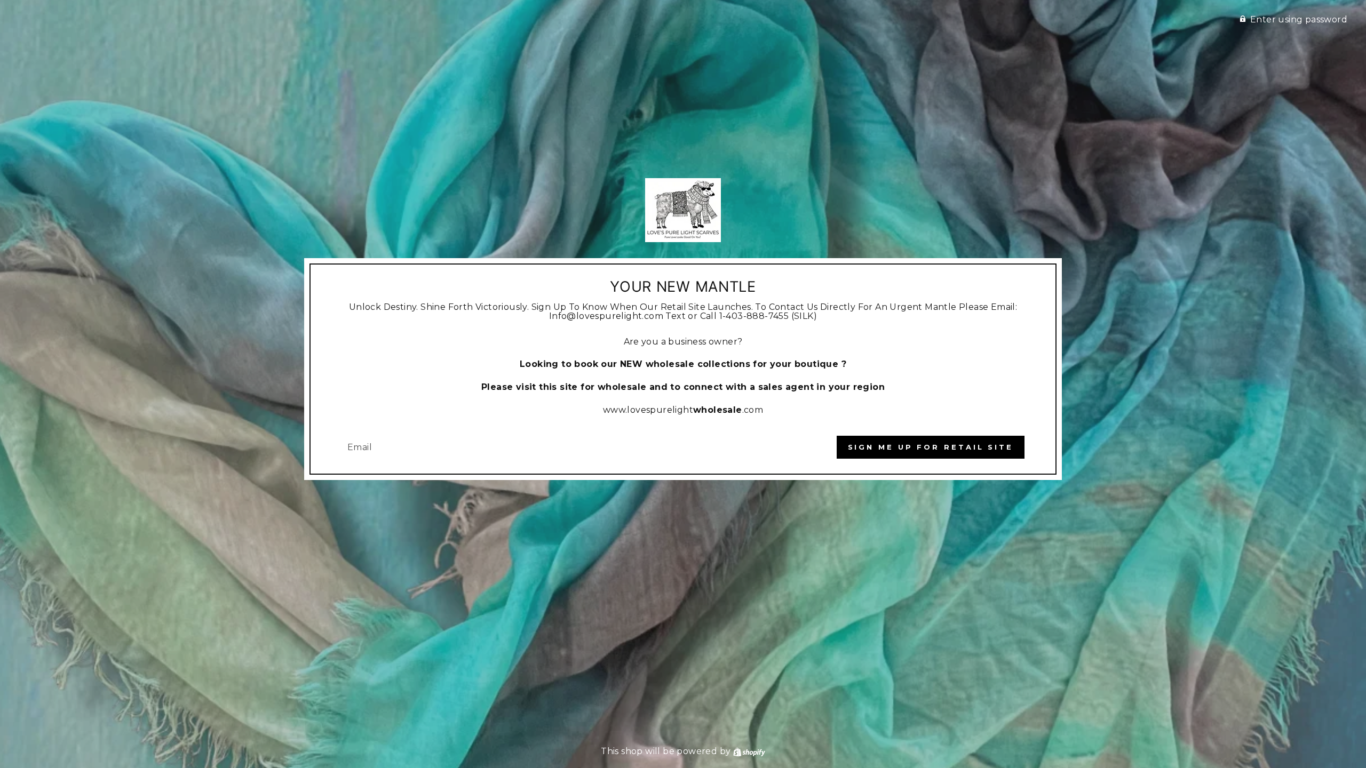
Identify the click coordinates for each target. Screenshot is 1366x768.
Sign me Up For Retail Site (930, 447)
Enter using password (1298, 19)
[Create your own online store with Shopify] (749, 751)
